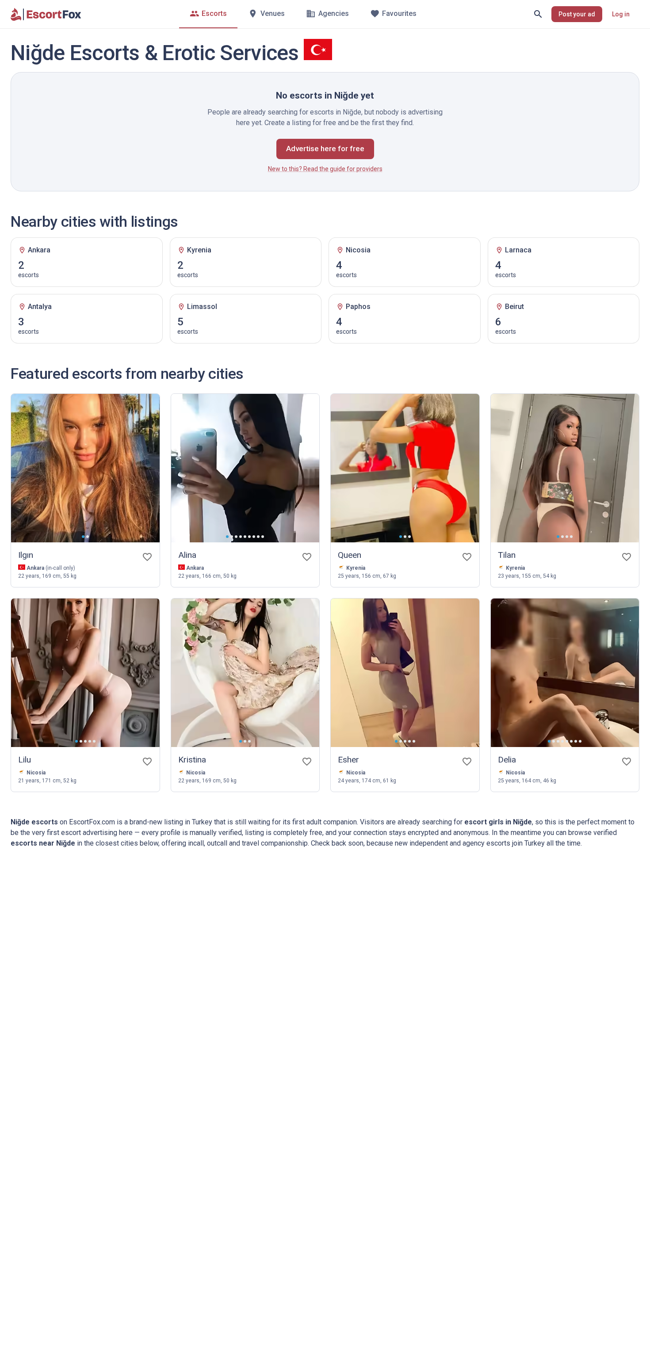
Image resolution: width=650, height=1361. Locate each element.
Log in (621, 14)
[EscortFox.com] (46, 14)
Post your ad (576, 14)
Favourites (399, 13)
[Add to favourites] (147, 557)
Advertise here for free (325, 148)
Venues (272, 13)
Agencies (333, 13)
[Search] (538, 14)
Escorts (214, 13)
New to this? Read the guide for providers (325, 168)
